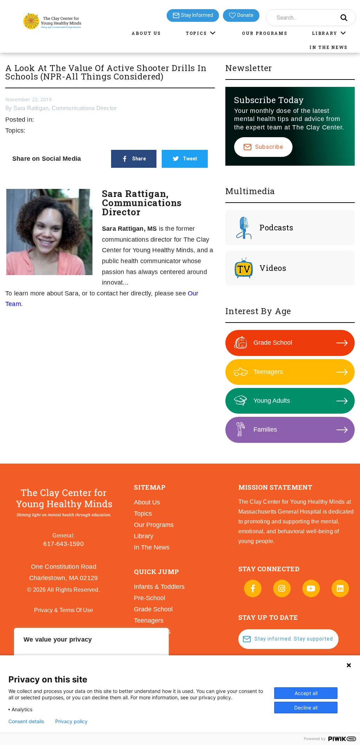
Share (139, 158)
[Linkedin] (340, 588)
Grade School (272, 342)
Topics (196, 33)
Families (265, 429)
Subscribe (269, 147)
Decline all (305, 708)
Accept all (306, 693)
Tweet (190, 158)
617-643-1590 (63, 543)
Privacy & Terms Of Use (63, 610)
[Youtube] (311, 588)
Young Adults (271, 400)
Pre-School (149, 597)
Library (324, 33)
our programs (154, 524)
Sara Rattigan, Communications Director (65, 108)
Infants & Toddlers (159, 586)
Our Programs (264, 33)
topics (143, 513)
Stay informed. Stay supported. (294, 639)
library (143, 536)
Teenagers (268, 371)
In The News (328, 47)
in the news (151, 547)
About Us (146, 33)
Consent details (26, 721)
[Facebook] (253, 588)
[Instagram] (282, 588)
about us (147, 502)
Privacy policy (71, 721)
